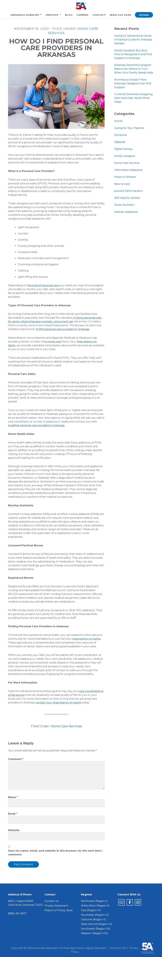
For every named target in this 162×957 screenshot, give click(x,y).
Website (13, 830)
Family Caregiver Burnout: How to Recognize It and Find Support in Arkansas (133, 54)
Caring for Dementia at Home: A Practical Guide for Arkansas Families (133, 39)
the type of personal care (43, 285)
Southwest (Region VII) (95, 928)
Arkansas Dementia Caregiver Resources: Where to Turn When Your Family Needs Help (133, 69)
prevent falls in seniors (128, 190)
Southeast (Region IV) (95, 914)
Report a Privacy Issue (59, 910)
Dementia (120, 135)
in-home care (52, 341)
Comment (16, 759)
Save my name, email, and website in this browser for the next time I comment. (55, 852)
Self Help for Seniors (127, 197)
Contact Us (52, 901)
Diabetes (119, 142)
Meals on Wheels (125, 176)
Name (13, 797)
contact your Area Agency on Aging (58, 702)
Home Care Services (66, 726)
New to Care (122, 183)
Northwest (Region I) (94, 901)
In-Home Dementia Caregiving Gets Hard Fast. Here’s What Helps (133, 98)
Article (118, 121)
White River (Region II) (95, 905)
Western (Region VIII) (94, 933)
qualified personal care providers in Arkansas (36, 425)
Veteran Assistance (126, 211)
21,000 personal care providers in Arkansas (62, 329)
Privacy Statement (56, 905)
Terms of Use (118, 948)
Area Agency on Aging (86, 638)
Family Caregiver (124, 155)
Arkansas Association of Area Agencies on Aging (81, 6)
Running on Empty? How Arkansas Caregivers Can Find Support (132, 83)
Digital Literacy (123, 149)
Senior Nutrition (124, 204)
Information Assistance (128, 169)
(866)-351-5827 (17, 913)
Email (12, 813)
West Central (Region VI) (96, 924)
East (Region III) (91, 910)
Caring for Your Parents (129, 128)
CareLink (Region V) (93, 919)
